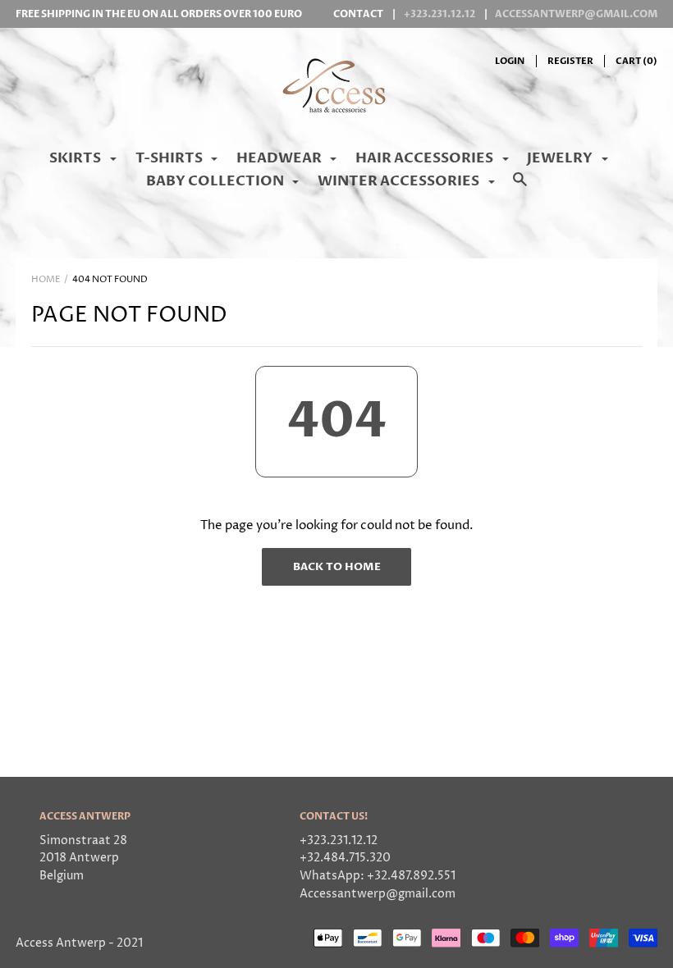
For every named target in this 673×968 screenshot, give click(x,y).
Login (509, 61)
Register (570, 61)
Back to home (337, 566)
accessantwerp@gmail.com (576, 14)
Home (46, 279)
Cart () (636, 61)
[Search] (520, 187)
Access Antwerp (61, 943)
